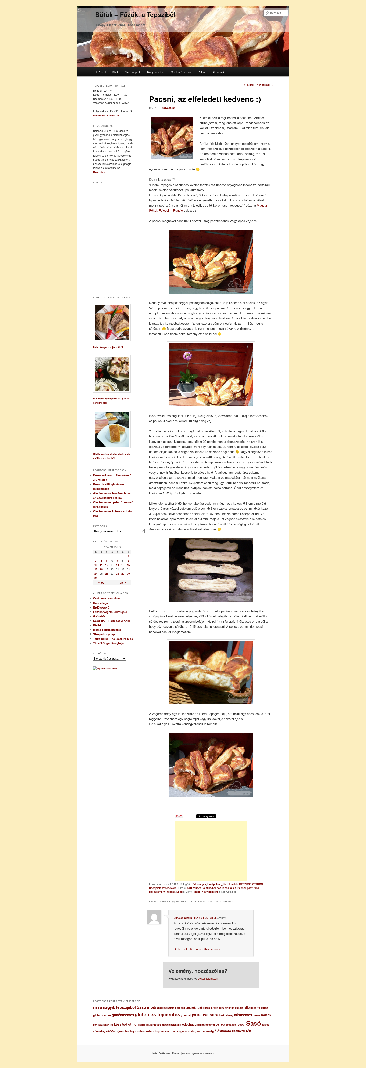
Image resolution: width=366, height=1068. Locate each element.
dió (247, 1007)
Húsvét (257, 1015)
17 (95, 569)
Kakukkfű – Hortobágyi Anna (111, 621)
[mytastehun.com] (105, 668)
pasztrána (253, 888)
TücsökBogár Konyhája (108, 643)
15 (122, 565)
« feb (101, 582)
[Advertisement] (211, 851)
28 (117, 573)
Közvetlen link (210, 892)
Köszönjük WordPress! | (172, 1053)
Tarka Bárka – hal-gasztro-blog (113, 639)
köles (142, 1024)
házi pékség (194, 888)
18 (101, 569)
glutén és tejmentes (157, 1014)
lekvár (150, 1025)
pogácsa (231, 1025)
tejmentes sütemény (145, 1031)
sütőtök (110, 1031)
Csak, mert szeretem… (108, 598)
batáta (170, 1007)
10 (95, 565)
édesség (208, 1031)
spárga (265, 1025)
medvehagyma (190, 1024)
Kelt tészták (230, 884)
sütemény (99, 1031)
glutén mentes (102, 1015)
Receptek (155, 888)
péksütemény (157, 892)
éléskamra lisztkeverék (233, 1030)
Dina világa (100, 603)
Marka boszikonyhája (107, 630)
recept (241, 1024)
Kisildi (97, 625)
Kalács (266, 1015)
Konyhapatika (155, 72)
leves (157, 1025)
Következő (265, 85)
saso (197, 892)
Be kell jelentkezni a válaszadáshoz (198, 949)
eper (253, 1008)
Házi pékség (214, 884)
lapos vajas (229, 888)
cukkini (239, 1008)
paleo (220, 1024)
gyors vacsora (204, 1014)
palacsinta (208, 1025)
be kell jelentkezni (208, 978)
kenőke (109, 1024)
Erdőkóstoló (101, 607)
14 (117, 565)
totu (168, 1031)
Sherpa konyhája (104, 634)
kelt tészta (99, 1025)
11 (101, 565)
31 (95, 578)
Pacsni (241, 888)
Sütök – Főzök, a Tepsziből (135, 14)
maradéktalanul (170, 1025)
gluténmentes (123, 1014)
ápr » (123, 582)
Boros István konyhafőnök (218, 1008)
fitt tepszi (263, 1008)
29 (122, 573)
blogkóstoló (194, 1008)
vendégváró (194, 1031)
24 (95, 573)
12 (106, 565)
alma (96, 1008)
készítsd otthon (212, 888)
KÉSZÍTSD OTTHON (251, 884)
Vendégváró (169, 888)
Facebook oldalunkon (106, 115)
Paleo (201, 72)
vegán (181, 1031)
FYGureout (208, 1053)
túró (174, 1031)
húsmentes (243, 1014)
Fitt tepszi (218, 72)
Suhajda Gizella (183, 918)
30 (128, 573)
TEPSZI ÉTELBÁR (106, 72)
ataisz (163, 1008)
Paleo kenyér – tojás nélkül (108, 347)
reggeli (171, 892)
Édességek (199, 884)
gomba (185, 1015)
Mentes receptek (181, 72)
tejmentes (123, 1031)
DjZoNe (195, 1053)
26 (106, 573)
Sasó (179, 892)
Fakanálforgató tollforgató (110, 612)
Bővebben (99, 172)
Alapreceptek (133, 72)
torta (163, 1031)
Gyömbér (99, 616)
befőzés (180, 1008)
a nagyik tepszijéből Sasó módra (129, 1007)
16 (128, 565)
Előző (249, 85)
